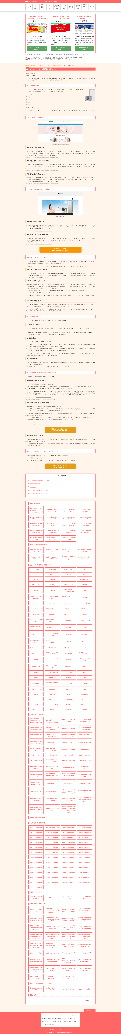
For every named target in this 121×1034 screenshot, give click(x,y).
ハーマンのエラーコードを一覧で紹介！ (52, 969)
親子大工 (85, 672)
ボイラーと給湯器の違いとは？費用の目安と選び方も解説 (68, 775)
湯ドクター (37, 21)
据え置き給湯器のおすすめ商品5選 (52, 989)
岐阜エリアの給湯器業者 (52, 847)
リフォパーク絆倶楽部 (85, 603)
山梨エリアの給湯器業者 (36, 872)
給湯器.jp (85, 683)
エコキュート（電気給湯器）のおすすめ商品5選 (68, 989)
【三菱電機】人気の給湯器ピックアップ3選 (68, 538)
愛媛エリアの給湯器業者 (52, 837)
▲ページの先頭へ (90, 1010)
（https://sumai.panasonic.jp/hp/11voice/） (43, 231)
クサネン (36, 574)
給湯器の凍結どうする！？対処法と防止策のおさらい (36, 960)
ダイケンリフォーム (68, 569)
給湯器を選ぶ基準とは (35, 483)
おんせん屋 (68, 641)
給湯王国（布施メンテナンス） (68, 597)
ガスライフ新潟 (52, 569)
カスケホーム (68, 603)
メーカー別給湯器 (35, 503)
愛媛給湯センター (68, 584)
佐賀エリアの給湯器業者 (36, 837)
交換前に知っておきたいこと (38, 714)
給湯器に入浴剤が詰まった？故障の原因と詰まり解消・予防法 (36, 927)
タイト (84, 574)
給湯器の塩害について (52, 742)
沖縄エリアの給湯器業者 (36, 887)
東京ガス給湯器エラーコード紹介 (68, 977)
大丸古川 (68, 709)
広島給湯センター (52, 677)
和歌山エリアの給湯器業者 (68, 842)
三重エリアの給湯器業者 (52, 852)
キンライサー (61, 21)
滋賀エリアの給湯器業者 (85, 842)
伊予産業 (52, 584)
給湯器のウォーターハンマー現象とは (52, 728)
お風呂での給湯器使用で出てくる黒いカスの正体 (84, 728)
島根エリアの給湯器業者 (36, 882)
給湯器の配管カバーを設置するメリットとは (68, 735)
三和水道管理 (68, 672)
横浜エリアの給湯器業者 (85, 867)
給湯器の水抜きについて (68, 767)
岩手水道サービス (85, 609)
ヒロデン (52, 709)
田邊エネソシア (36, 653)
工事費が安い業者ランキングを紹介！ (68, 550)
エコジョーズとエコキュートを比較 (38, 493)
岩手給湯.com (68, 609)
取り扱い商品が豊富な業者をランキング (36, 550)
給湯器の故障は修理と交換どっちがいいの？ (68, 799)
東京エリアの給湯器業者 (68, 867)
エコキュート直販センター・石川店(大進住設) (68, 590)
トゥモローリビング (36, 699)
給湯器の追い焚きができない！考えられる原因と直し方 (52, 945)
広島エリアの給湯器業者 (36, 842)
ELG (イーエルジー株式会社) (52, 683)
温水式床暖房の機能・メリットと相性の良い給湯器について (52, 775)
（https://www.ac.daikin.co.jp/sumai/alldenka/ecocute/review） (45, 157)
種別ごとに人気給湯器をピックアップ (40, 983)
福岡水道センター (68, 615)
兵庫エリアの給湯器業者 (36, 877)
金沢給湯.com (85, 590)
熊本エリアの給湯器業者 (85, 882)
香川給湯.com (52, 647)
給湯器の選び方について (52, 791)
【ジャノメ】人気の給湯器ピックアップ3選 (52, 518)
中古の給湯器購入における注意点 (84, 775)
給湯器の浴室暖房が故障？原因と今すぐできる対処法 (68, 910)
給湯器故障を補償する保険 (68, 761)
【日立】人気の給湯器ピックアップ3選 (52, 538)
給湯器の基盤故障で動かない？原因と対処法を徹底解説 (84, 919)
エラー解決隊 (36, 683)
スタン (84, 569)
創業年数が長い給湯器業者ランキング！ (36, 558)
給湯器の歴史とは (85, 749)
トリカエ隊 (68, 677)
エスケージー (52, 699)
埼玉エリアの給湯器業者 (85, 862)
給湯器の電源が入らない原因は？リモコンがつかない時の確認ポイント (52, 910)
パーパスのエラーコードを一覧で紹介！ (84, 969)
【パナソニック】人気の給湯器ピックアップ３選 (68, 524)
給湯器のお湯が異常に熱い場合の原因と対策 (84, 945)
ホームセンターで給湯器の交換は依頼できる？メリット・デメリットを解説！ (52, 720)
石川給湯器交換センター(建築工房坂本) (36, 597)
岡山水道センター (52, 603)
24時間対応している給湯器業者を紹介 (84, 550)
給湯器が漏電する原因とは (68, 728)
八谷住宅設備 (52, 615)
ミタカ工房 (68, 620)
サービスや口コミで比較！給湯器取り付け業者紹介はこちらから (60, 249)
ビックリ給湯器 (68, 653)
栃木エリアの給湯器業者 (52, 862)
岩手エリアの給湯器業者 (85, 857)
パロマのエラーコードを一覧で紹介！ (68, 969)
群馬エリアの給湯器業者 (68, 862)
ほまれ (84, 627)
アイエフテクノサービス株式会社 (52, 641)
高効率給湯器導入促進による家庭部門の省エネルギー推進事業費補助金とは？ (36, 720)
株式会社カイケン (68, 647)
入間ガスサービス (36, 666)
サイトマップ (88, 1000)
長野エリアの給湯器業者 (68, 847)
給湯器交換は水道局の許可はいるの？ (68, 720)
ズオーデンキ (68, 683)
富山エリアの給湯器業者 (68, 877)
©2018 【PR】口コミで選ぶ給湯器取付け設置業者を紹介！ (60, 1032)
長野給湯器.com (68, 666)
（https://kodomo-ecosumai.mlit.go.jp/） (48, 399)
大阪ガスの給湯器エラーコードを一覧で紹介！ (36, 977)
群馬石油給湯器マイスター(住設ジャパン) (52, 620)
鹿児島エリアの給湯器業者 (84, 827)
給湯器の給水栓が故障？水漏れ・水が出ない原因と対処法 (84, 910)
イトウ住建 (84, 634)
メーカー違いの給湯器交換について (36, 775)
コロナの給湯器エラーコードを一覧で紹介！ (52, 977)
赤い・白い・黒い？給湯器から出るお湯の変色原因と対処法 (68, 927)
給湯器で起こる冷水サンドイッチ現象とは (52, 749)
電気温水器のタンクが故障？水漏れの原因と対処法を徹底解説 (52, 919)
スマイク (36, 704)
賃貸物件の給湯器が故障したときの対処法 (52, 761)
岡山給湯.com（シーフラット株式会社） (52, 653)
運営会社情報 (33, 995)
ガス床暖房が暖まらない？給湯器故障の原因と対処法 (68, 919)
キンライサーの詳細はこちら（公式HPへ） (60, 48)
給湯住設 (85, 597)
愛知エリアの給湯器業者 (36, 827)
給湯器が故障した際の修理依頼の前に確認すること (52, 960)
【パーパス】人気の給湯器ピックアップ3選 (68, 531)
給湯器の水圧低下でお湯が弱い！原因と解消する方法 (84, 927)
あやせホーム (85, 666)
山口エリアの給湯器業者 (85, 837)
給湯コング (36, 709)
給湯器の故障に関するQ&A (37, 817)
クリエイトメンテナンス (36, 647)
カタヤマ (85, 584)
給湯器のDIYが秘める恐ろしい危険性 (52, 799)
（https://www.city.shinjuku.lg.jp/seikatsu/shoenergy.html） (44, 424)
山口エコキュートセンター (84, 620)
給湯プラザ (36, 634)
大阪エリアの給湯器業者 (85, 872)
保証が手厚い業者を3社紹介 (52, 550)
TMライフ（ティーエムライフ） (36, 609)
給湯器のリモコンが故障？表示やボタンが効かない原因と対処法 (36, 945)
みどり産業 (68, 574)
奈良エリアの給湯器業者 (36, 847)
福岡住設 (85, 615)
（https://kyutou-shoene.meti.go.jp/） (43, 397)
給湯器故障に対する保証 (85, 761)
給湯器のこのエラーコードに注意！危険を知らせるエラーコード (68, 960)
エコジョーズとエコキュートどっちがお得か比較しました (60, 466)
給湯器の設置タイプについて (84, 767)
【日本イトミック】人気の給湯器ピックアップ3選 (36, 518)
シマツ (68, 579)
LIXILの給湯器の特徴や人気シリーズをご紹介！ (69, 518)
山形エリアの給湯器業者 (36, 852)
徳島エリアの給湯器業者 (85, 832)
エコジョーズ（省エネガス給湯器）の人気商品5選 (84, 989)
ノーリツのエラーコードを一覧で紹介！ (68, 953)
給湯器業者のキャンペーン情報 (52, 809)
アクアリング (85, 647)
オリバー (36, 579)
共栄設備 (68, 634)
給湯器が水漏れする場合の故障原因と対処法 (68, 945)
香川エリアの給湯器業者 (68, 832)
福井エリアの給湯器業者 (85, 847)
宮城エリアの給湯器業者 (68, 827)
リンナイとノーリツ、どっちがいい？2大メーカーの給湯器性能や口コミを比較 (68, 791)
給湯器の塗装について (68, 742)
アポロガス (52, 590)
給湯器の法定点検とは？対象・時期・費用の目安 (36, 728)
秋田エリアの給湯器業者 (68, 852)
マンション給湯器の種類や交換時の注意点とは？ (84, 720)
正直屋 (84, 21)
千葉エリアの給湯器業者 (52, 867)
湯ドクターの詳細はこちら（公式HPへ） (36, 48)
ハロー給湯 (36, 569)
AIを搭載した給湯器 (52, 755)
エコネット (52, 579)
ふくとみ (36, 590)
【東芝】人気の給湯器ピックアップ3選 (84, 518)
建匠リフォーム (36, 584)
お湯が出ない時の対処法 (36, 953)
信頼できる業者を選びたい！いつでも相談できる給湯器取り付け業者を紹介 (42, 1)
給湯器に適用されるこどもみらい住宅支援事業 (36, 742)
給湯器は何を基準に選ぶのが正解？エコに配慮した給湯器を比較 (60, 429)
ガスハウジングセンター (52, 672)
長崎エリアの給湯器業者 (52, 832)
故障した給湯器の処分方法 (36, 761)
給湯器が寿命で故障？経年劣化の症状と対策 (52, 927)
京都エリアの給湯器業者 (52, 877)
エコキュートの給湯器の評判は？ (84, 897)
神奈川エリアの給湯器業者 (52, 827)
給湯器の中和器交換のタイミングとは (36, 735)
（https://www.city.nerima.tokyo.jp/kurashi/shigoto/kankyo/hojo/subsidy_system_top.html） (51, 422)
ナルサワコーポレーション (84, 579)
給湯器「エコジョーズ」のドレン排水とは (52, 735)
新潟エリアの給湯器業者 (52, 857)
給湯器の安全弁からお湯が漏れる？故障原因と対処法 (36, 919)
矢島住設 (85, 709)
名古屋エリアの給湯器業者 (68, 872)
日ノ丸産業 (68, 627)
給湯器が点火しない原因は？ (36, 910)
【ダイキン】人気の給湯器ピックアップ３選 (52, 524)
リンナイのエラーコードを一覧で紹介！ (84, 953)
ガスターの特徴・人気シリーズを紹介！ (84, 510)
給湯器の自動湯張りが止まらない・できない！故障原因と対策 (68, 936)
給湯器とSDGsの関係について (85, 735)
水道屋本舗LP (52, 689)
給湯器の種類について (52, 783)
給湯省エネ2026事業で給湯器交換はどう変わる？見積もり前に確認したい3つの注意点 (68, 809)
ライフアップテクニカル (52, 704)
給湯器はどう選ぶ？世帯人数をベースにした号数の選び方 (36, 809)
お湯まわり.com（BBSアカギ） (85, 660)
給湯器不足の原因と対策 (85, 755)
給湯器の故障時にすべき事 (37, 904)
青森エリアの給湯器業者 (85, 852)
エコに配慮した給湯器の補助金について (39, 490)
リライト (52, 574)
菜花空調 (68, 660)
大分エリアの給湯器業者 (36, 832)
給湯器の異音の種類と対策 (52, 953)
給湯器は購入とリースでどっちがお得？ (36, 799)
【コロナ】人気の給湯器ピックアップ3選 (36, 538)
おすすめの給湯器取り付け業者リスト (40, 565)
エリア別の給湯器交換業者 (37, 823)
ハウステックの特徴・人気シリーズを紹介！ (68, 510)
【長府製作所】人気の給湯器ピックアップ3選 (36, 524)
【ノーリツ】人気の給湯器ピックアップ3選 (84, 524)
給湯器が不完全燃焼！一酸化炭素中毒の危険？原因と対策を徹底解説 (36, 936)
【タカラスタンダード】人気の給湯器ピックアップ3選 (36, 510)
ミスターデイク (36, 603)
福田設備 (36, 694)
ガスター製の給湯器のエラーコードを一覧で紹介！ (84, 960)
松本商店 (36, 660)
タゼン (68, 694)
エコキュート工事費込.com (52, 666)
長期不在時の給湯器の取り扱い (36, 749)
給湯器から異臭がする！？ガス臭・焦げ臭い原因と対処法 (84, 936)
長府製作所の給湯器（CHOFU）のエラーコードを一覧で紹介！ (36, 969)
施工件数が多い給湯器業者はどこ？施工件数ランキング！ (68, 558)
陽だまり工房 (36, 615)
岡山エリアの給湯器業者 (52, 882)
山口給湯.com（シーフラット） (52, 660)
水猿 (85, 689)
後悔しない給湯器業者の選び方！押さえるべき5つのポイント (84, 799)
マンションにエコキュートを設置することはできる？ (36, 783)
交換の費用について (36, 791)
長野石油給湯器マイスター (52, 609)
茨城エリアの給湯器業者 (36, 867)
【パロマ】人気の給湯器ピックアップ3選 (52, 531)
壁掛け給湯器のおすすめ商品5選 (36, 989)
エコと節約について (68, 783)
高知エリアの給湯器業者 (68, 837)
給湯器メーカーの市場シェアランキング (84, 558)
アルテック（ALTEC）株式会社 (52, 634)
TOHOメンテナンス (36, 689)
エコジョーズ (33, 487)
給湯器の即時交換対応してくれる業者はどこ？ (52, 558)
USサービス (85, 641)
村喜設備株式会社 (85, 694)
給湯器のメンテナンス (36, 755)
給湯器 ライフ (84, 704)
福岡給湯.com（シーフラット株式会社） (85, 653)
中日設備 (36, 672)
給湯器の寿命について (85, 783)
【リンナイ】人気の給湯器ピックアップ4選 (36, 531)
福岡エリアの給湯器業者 (68, 882)
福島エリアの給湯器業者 (68, 857)
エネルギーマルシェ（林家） (36, 620)
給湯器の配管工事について (84, 742)
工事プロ (85, 677)
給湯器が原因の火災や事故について (36, 767)
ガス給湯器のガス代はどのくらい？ (52, 767)
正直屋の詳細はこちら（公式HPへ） (84, 48)
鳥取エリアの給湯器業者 (52, 842)
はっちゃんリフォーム (52, 627)
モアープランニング (68, 699)
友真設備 (36, 677)
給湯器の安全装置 (68, 755)
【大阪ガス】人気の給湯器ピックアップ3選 (52, 510)
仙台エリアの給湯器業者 (36, 862)
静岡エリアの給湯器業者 (52, 872)
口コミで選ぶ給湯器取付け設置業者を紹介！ (40, 480)
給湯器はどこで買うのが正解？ (84, 791)
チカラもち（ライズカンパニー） (36, 627)
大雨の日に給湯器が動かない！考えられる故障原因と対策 (52, 936)
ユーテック (84, 699)
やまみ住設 (68, 689)
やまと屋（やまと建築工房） (52, 597)
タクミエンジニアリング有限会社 (36, 641)
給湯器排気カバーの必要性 (68, 749)
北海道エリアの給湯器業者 (36, 857)
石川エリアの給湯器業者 (85, 877)
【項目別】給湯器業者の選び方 (38, 544)
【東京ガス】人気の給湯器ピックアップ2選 (84, 531)
